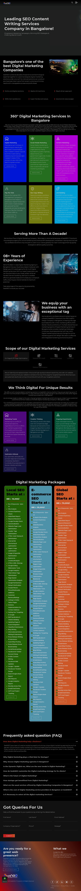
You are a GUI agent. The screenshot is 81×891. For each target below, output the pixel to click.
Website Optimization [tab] (40, 367)
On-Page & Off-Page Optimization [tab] (16, 358)
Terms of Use (55, 886)
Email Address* (59, 817)
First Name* (7, 817)
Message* (57, 826)
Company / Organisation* (11, 826)
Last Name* (32, 817)
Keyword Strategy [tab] (56, 358)
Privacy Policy (65, 886)
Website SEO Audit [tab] (39, 358)
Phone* (31, 826)
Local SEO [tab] (70, 358)
